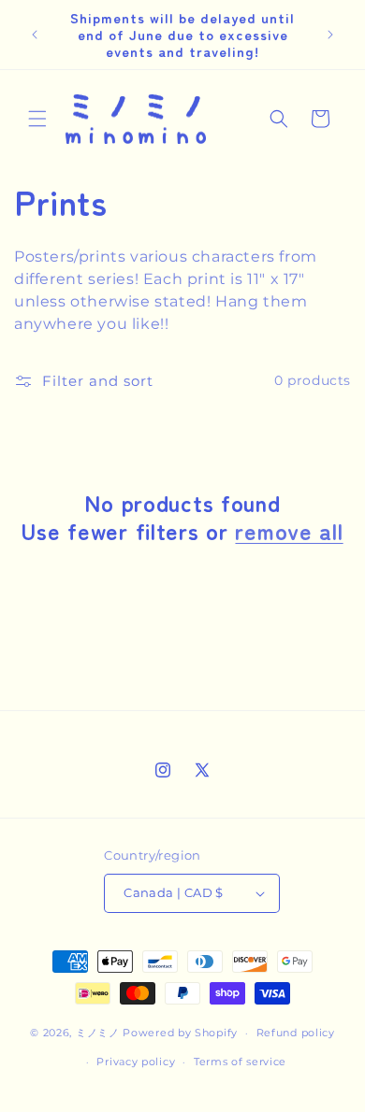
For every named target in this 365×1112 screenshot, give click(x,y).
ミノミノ (98, 1032)
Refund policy (295, 1032)
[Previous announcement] (34, 34)
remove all (289, 531)
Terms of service (240, 1061)
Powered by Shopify (180, 1032)
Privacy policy (135, 1061)
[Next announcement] (330, 34)
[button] (37, 118)
